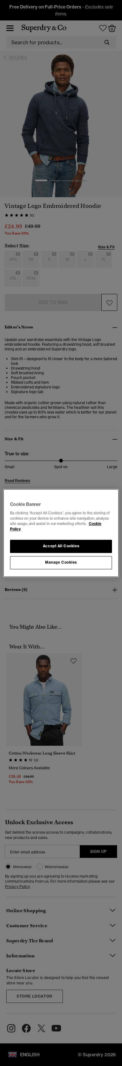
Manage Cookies (61, 562)
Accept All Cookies (61, 546)
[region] (61, 533)
